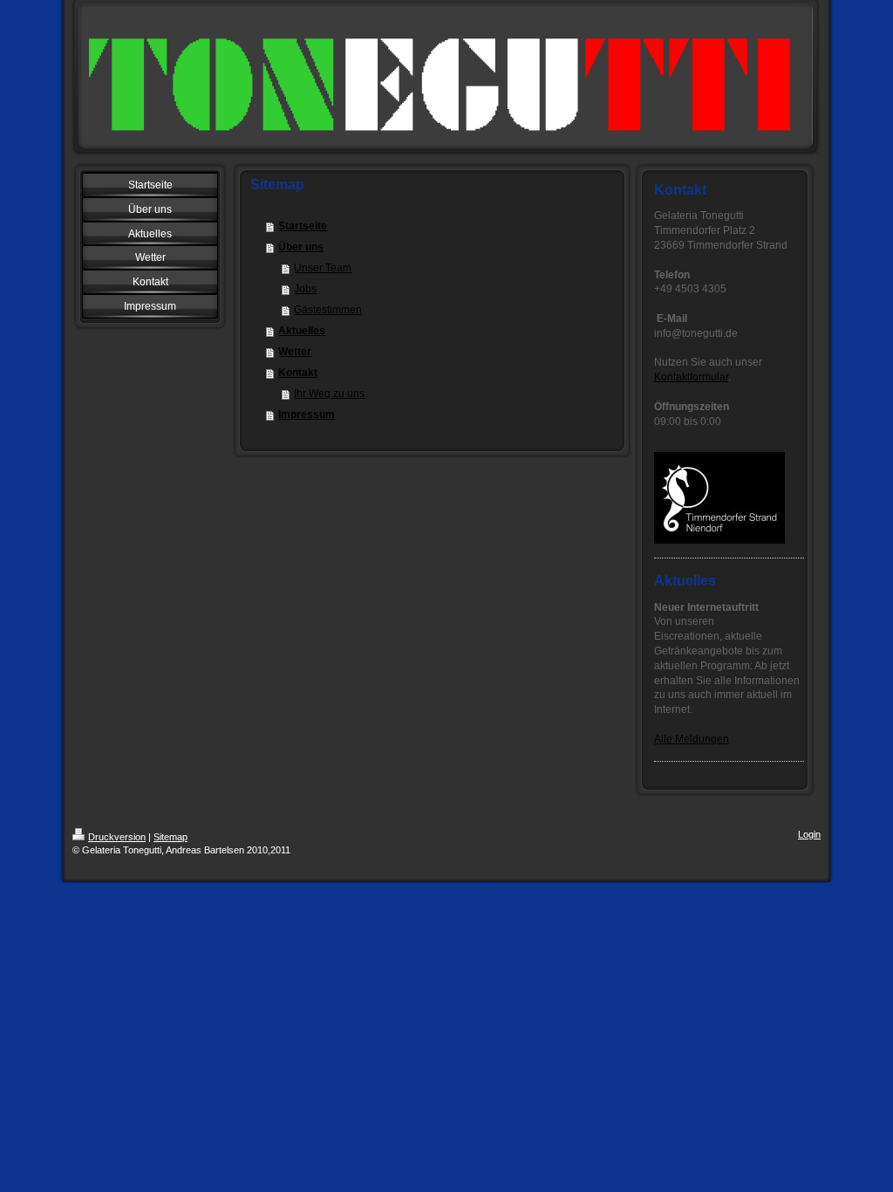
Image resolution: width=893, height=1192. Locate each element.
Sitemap (170, 837)
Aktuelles (301, 331)
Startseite (302, 226)
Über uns (301, 247)
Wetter (294, 352)
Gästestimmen (328, 310)
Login (809, 834)
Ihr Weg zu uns (329, 393)
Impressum (306, 414)
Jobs (305, 289)
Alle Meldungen (691, 739)
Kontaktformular (691, 377)
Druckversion (117, 837)
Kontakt (297, 373)
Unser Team (322, 268)
